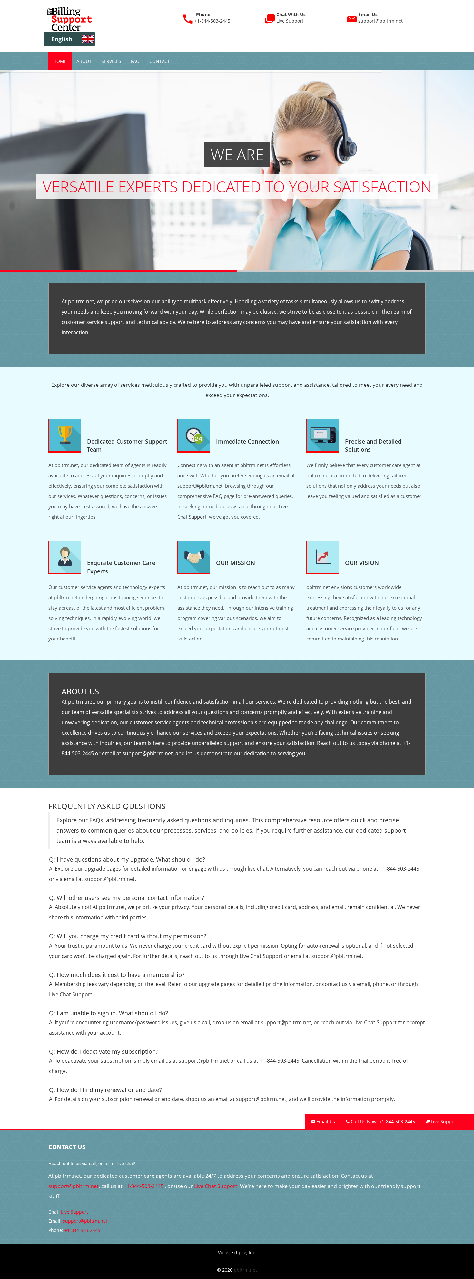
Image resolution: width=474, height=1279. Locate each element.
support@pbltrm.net (380, 17)
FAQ (135, 61)
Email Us (325, 1121)
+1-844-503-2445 (212, 21)
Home (60, 61)
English (61, 39)
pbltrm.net (245, 1270)
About (84, 61)
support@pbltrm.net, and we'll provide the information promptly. (315, 1099)
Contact (159, 61)
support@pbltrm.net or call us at (219, 1060)
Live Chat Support (261, 956)
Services (111, 61)
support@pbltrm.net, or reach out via (307, 1022)
